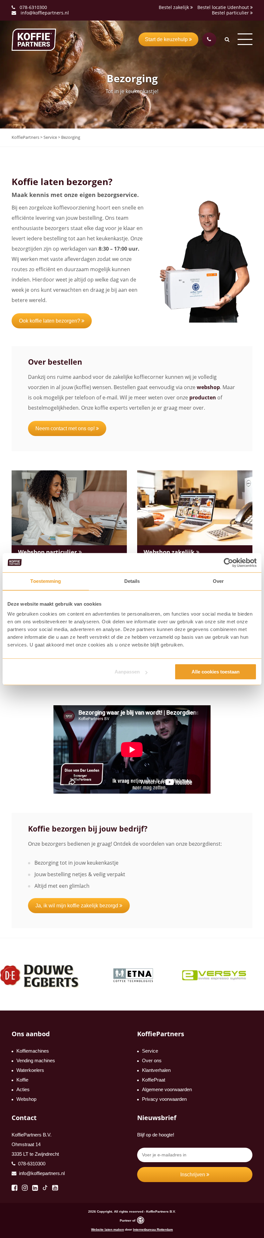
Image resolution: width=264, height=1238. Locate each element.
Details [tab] (132, 581)
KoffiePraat (153, 1079)
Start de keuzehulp (167, 39)
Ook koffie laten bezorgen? (50, 321)
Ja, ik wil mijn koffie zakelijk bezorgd (77, 905)
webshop (208, 387)
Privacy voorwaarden (164, 1099)
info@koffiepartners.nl (44, 13)
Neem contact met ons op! (65, 428)
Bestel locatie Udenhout (223, 7)
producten (202, 397)
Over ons (152, 1060)
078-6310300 (33, 7)
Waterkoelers (30, 1070)
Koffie (22, 1079)
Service (150, 1051)
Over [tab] (218, 581)
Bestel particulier (231, 13)
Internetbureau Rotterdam (153, 1229)
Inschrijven (193, 1174)
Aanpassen (127, 671)
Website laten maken (107, 1229)
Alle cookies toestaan (216, 671)
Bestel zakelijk (174, 7)
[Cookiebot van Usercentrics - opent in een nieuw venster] (228, 562)
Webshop (26, 1099)
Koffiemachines (32, 1051)
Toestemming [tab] (45, 581)
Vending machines (35, 1060)
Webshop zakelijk (170, 552)
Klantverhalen (156, 1070)
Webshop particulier (48, 552)
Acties (23, 1089)
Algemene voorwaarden (167, 1089)
